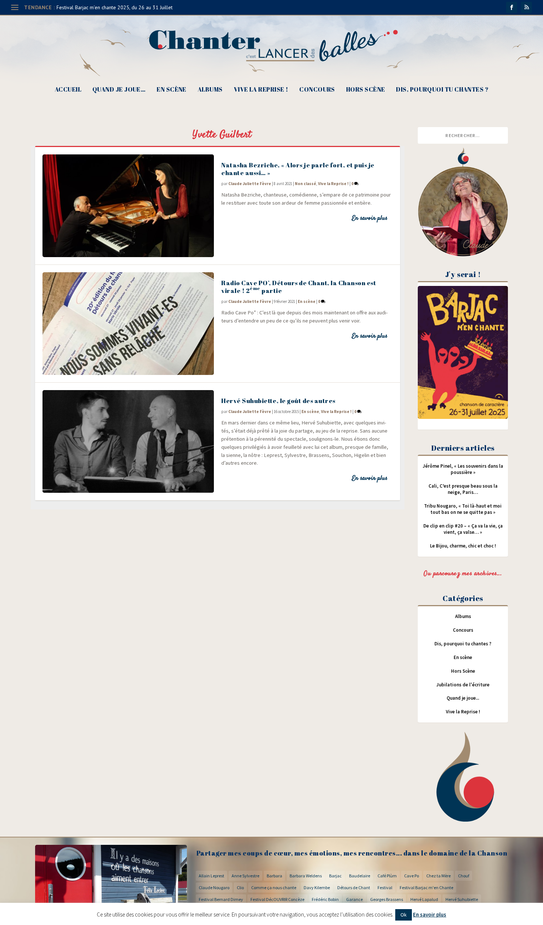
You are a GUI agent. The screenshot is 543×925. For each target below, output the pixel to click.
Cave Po (411, 875)
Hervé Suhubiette (461, 899)
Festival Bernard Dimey (221, 899)
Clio (240, 887)
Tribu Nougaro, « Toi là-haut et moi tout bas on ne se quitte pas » (463, 509)
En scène (172, 89)
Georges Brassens (386, 899)
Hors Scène (365, 89)
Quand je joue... (463, 698)
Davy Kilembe (317, 887)
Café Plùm (387, 875)
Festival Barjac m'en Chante (426, 887)
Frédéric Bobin (325, 899)
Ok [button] (403, 914)
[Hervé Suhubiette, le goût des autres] (128, 441)
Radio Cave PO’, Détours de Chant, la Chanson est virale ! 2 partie (298, 287)
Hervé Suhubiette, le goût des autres (278, 400)
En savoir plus (369, 218)
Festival (385, 887)
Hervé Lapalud (424, 899)
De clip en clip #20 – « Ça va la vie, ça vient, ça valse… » (463, 529)
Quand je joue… (119, 89)
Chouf (463, 875)
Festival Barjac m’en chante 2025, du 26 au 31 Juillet (115, 7)
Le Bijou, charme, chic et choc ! (463, 546)
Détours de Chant (353, 887)
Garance (354, 899)
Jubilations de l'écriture (462, 685)
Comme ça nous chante (273, 887)
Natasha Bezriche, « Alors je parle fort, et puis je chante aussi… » (298, 169)
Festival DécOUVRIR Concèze (277, 899)
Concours (317, 89)
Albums (210, 89)
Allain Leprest (211, 875)
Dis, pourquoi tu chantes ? (442, 89)
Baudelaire (359, 875)
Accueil (68, 89)
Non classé (305, 183)
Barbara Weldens (306, 875)
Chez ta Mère (438, 875)
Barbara (274, 875)
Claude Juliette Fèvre (249, 183)
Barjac (335, 875)
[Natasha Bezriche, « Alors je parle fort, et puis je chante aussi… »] (128, 205)
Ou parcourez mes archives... (463, 573)
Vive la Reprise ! (261, 89)
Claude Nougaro (214, 887)
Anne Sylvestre (245, 875)
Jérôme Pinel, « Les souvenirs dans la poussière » (463, 469)
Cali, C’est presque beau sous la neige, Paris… (463, 489)
